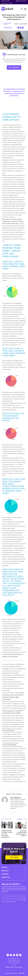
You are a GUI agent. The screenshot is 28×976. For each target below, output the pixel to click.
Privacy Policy (23, 898)
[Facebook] (18, 28)
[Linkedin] (17, 955)
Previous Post (8, 819)
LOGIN (10, 3)
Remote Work (8, 27)
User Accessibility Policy (14, 960)
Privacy (14, 965)
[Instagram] (23, 28)
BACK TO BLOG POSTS (7, 24)
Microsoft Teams (14, 632)
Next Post (20, 819)
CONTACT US (5, 3)
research (7, 664)
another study (7, 682)
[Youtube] (14, 955)
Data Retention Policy (14, 958)
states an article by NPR (17, 149)
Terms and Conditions (10, 901)
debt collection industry (13, 193)
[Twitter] (20, 28)
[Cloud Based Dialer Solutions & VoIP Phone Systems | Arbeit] (7, 9)
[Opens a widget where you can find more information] (22, 973)
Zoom (6, 632)
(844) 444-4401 (6, 1)
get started (14, 857)
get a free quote (14, 67)
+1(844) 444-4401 (18, 967)
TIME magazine (14, 197)
